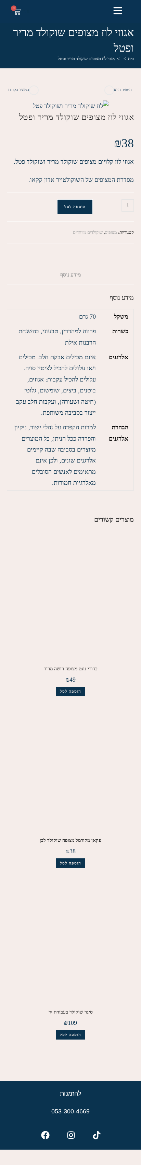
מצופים (111, 232)
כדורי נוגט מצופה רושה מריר (71, 668)
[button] (118, 10)
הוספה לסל (75, 206)
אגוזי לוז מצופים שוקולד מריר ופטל (86, 58)
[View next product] (109, 90)
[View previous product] (34, 90)
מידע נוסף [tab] (70, 275)
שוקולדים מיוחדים (88, 232)
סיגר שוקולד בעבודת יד (71, 1012)
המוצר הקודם (18, 90)
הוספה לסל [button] (70, 691)
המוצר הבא (123, 90)
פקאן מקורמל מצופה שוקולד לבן (70, 840)
